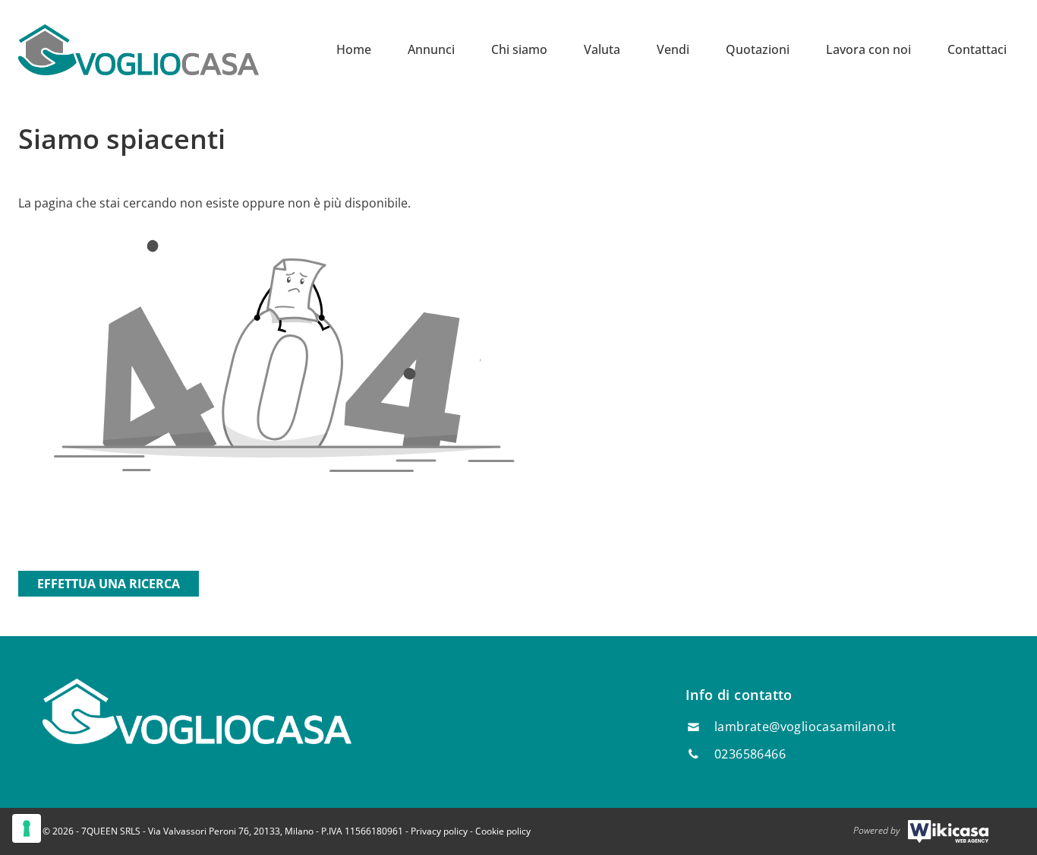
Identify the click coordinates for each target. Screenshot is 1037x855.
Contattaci (977, 49)
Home (353, 49)
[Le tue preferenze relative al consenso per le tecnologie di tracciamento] (26, 828)
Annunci (431, 49)
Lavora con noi (868, 49)
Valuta (602, 49)
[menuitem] (353, 49)
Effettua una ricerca (108, 583)
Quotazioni (758, 49)
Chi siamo (519, 49)
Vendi (673, 49)
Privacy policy (439, 831)
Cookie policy (503, 831)
